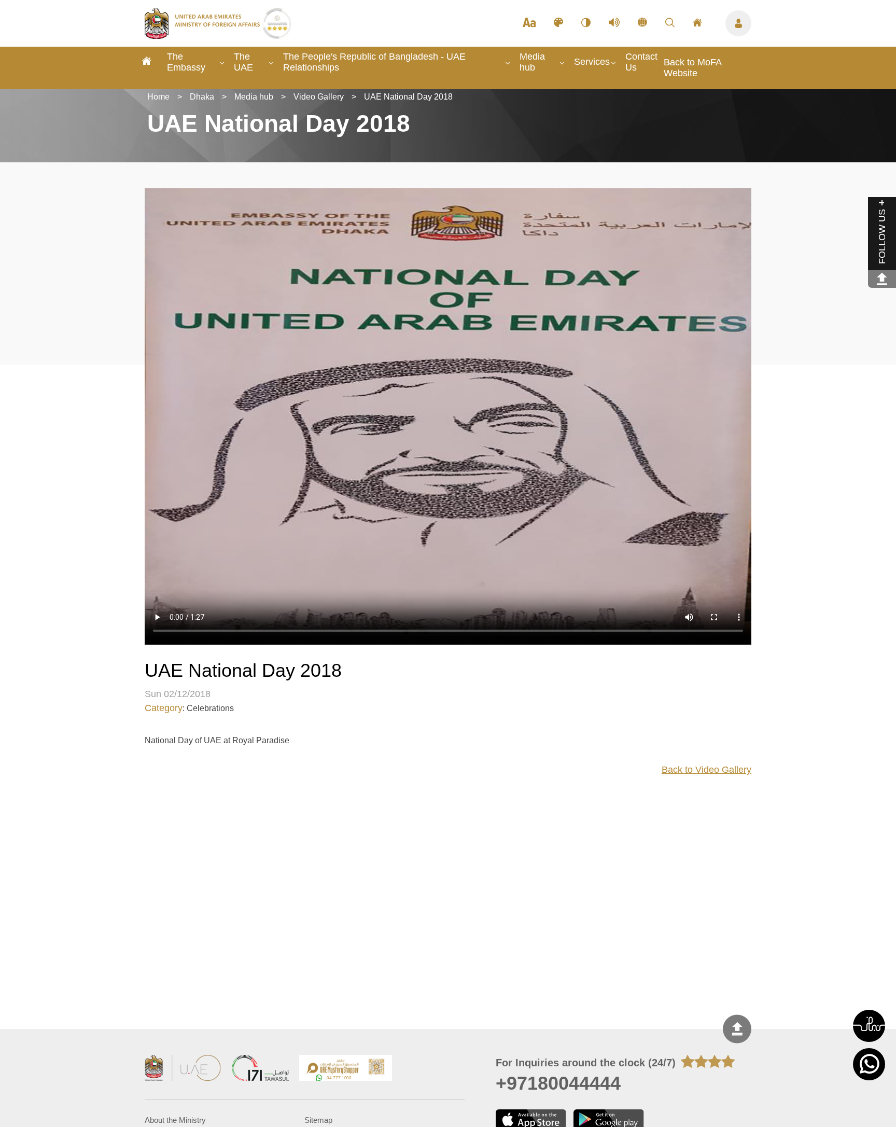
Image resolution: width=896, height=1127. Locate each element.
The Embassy (186, 62)
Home (158, 96)
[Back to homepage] (203, 36)
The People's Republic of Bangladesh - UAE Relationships (374, 62)
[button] (869, 1026)
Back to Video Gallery (706, 769)
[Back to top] (737, 1028)
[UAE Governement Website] (183, 1069)
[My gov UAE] (260, 1069)
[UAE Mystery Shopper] (346, 1069)
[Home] (146, 62)
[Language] (642, 23)
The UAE (243, 62)
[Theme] (558, 23)
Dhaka (202, 96)
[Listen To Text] (614, 23)
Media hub (532, 62)
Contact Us (641, 62)
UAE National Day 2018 (408, 96)
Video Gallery (318, 96)
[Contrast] (586, 23)
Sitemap (318, 1120)
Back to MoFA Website (692, 67)
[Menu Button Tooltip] (738, 23)
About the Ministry (175, 1120)
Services (592, 62)
